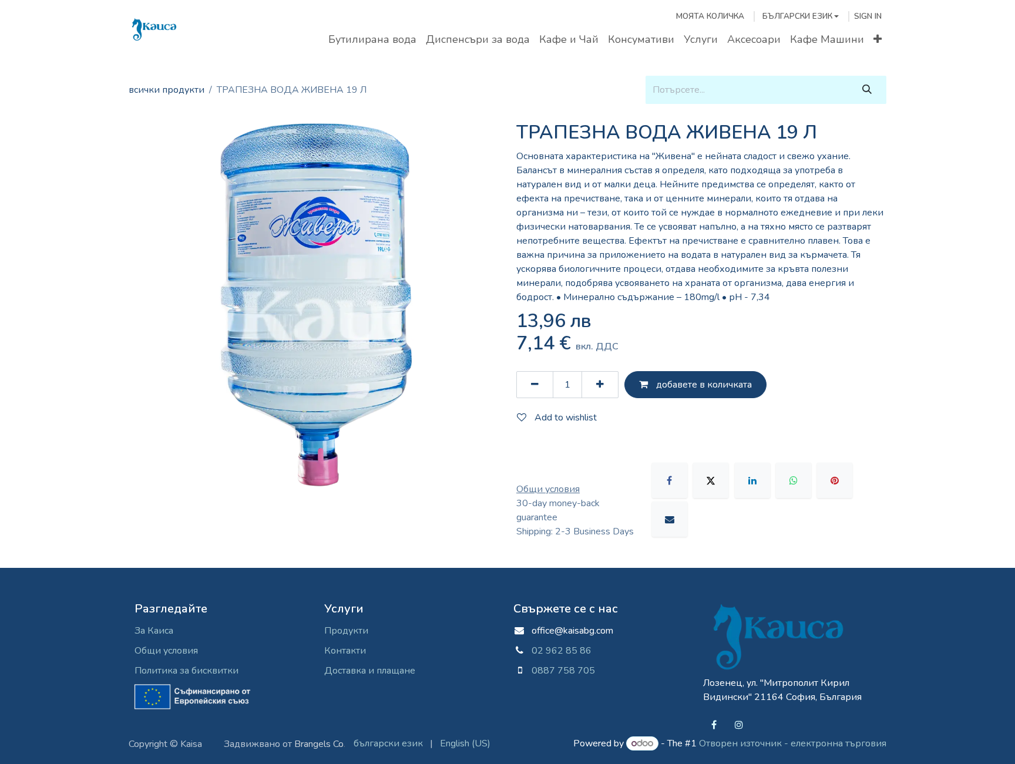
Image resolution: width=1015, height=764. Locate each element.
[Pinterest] (834, 480)
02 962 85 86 (561, 650)
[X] (710, 480)
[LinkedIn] (752, 480)
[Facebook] (669, 480)
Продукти (346, 630)
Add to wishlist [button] (564, 417)
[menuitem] (372, 39)
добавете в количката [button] (703, 384)
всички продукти (166, 89)
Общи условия (166, 650)
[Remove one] (534, 384)
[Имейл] (669, 519)
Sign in (868, 16)
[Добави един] (600, 384)
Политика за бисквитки (186, 670)
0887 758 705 (558, 670)
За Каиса (154, 630)
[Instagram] (739, 724)
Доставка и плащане (369, 670)
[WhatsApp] (793, 480)
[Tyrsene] (867, 90)
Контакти (345, 650)
